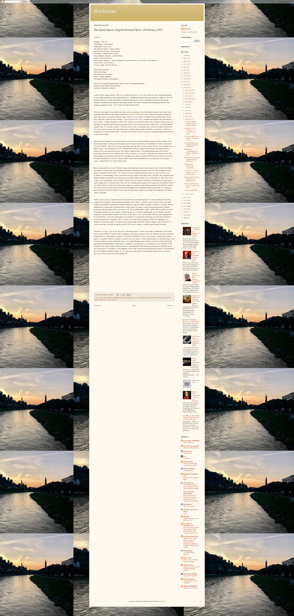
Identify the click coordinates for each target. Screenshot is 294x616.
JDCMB (186, 516)
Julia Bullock (116, 297)
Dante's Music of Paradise (190, 588)
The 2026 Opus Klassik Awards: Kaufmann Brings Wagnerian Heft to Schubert (191, 486)
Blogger (162, 601)
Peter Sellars (160, 297)
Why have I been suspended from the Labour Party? (195, 256)
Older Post (170, 305)
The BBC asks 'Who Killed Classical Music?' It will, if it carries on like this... (191, 417)
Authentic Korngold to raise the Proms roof (191, 519)
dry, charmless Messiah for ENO (137, 114)
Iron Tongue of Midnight (191, 440)
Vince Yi (114, 300)
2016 (185, 84)
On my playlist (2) (188, 470)
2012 (185, 203)
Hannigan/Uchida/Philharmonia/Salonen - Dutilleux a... (192, 159)
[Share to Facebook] (128, 295)
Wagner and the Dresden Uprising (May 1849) (196, 298)
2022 (185, 67)
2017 (185, 82)
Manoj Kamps (188, 551)
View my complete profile (189, 32)
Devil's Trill (187, 558)
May (186, 110)
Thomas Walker (107, 300)
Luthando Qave (144, 297)
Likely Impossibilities (190, 574)
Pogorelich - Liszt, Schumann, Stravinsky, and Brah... (190, 131)
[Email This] (121, 295)
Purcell (166, 297)
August (187, 102)
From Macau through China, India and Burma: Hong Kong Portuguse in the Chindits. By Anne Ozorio (191, 530)
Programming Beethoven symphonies (189, 166)
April (187, 113)
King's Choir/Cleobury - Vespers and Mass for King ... (192, 185)
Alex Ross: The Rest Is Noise (190, 510)
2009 (185, 212)
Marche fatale (194, 359)
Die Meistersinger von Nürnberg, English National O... (191, 145)
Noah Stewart (152, 297)
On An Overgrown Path (191, 446)
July (186, 105)
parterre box (187, 451)
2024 (185, 61)
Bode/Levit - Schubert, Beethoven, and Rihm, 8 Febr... (192, 172)
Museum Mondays (188, 442)
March (187, 116)
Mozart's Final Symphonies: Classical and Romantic (196, 396)
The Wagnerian (188, 483)
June (186, 107)
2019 (185, 76)
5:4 (184, 456)
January (187, 194)
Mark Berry (187, 29)
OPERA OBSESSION (190, 586)
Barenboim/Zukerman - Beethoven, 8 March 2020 (191, 320)
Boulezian (105, 10)
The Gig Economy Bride (190, 576)
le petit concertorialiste (190, 536)
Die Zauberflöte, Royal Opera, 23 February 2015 (192, 138)
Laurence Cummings (126, 297)
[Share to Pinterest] (130, 295)
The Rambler (187, 504)
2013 (185, 200)
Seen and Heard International (188, 493)
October (188, 96)
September (188, 99)
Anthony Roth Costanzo (105, 297)
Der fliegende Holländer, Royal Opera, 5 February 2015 (192, 179)
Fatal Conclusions (189, 579)
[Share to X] (126, 295)
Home (134, 305)
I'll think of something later (190, 475)
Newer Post (97, 305)
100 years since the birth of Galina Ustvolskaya (190, 560)
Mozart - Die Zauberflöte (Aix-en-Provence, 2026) (190, 464)
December (188, 90)
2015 (185, 87)
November (188, 93)
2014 (185, 197)
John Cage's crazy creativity (190, 448)
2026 (185, 55)
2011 (185, 206)
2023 (185, 64)
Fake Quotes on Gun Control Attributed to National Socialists (191, 568)
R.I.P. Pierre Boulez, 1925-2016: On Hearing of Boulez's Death (196, 340)
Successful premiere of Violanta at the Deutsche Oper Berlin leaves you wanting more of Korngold (190, 498)
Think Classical (188, 565)
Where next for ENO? (191, 190)
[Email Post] (117, 294)
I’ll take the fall (187, 453)
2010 (185, 209)
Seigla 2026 (186, 458)
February (188, 119)
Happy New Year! (195, 381)
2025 (185, 58)
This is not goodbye (188, 506)
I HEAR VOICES (188, 468)
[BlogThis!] (123, 295)
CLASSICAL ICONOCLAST (188, 525)
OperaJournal (188, 461)
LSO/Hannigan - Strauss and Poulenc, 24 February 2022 (196, 232)
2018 (185, 79)
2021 (185, 70)
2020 (185, 73)
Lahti (184, 513)
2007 (185, 218)
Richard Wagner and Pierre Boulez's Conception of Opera (196, 278)
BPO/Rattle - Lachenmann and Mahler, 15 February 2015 (192, 152)
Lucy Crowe (136, 297)
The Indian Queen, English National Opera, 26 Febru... (191, 123)
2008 (185, 215)
